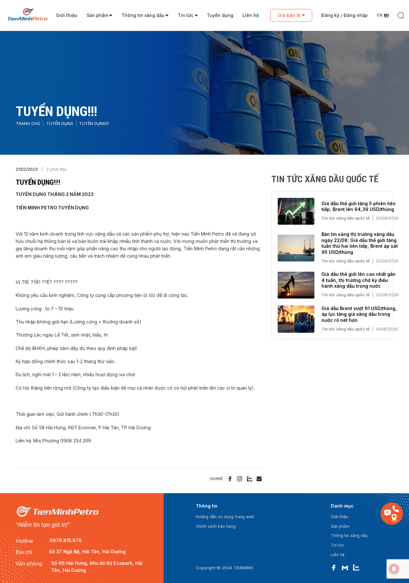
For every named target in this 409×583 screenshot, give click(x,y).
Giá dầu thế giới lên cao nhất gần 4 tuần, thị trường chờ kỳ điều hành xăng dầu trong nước (358, 280)
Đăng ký (330, 15)
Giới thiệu (66, 15)
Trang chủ (28, 123)
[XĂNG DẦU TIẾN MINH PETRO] (27, 15)
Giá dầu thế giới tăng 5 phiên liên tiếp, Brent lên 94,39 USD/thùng (358, 206)
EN (379, 15)
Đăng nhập (355, 15)
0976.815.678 (66, 540)
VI (386, 15)
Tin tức (186, 15)
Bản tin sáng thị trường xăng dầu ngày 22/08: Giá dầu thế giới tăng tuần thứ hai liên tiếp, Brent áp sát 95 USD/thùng (359, 243)
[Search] (400, 15)
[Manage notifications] (394, 569)
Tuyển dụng (220, 15)
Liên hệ (251, 15)
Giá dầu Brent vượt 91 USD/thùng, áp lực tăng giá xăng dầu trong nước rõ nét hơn (359, 314)
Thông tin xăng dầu (143, 15)
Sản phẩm (97, 15)
